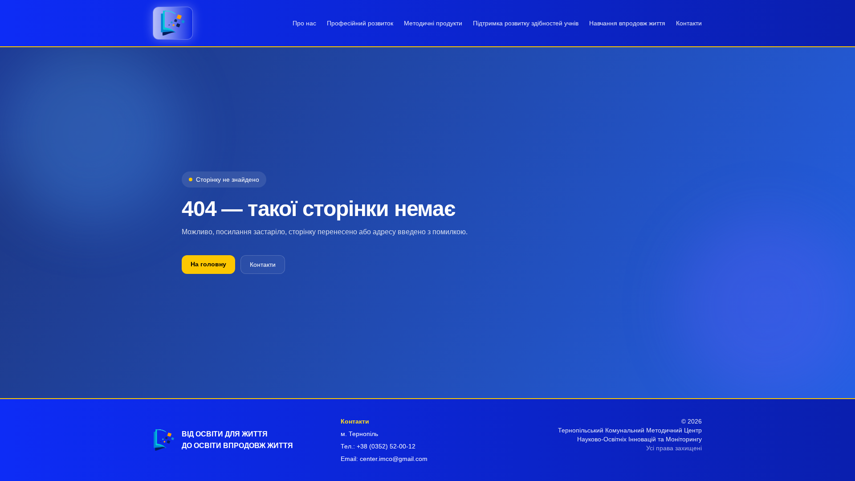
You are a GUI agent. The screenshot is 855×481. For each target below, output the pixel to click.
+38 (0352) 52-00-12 (386, 446)
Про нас (304, 23)
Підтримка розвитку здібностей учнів (525, 23)
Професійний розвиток (360, 23)
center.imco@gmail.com (394, 458)
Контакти (689, 23)
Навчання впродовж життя (627, 23)
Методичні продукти (433, 23)
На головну (208, 264)
